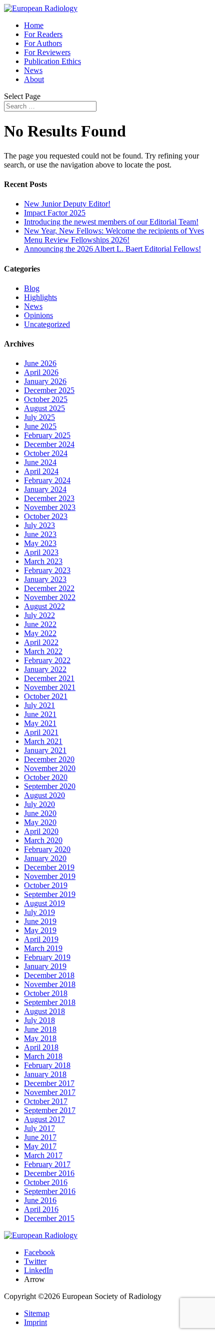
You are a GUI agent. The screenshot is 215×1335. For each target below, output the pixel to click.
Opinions (38, 315)
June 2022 (40, 624)
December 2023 (49, 498)
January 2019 (45, 966)
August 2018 (44, 1011)
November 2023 (50, 507)
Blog (32, 288)
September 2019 (50, 894)
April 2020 (41, 831)
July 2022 (39, 615)
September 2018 (50, 1002)
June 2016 (40, 1200)
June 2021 (40, 714)
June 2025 (40, 426)
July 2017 (39, 1128)
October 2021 (46, 696)
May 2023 (40, 543)
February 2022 (47, 660)
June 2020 (40, 813)
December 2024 (49, 444)
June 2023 (40, 534)
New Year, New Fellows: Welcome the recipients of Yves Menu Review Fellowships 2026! (114, 235)
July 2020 (39, 804)
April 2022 (41, 642)
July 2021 (39, 705)
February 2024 (47, 480)
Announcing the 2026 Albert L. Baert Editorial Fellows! (112, 248)
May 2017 (40, 1146)
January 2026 (45, 381)
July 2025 (39, 417)
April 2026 (41, 372)
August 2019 (44, 903)
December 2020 (49, 759)
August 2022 (44, 606)
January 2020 (45, 858)
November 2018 (50, 984)
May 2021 (40, 723)
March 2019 (43, 948)
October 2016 (46, 1182)
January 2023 (45, 579)
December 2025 (49, 390)
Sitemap (37, 1313)
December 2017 (49, 1083)
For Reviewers (47, 52)
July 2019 (39, 912)
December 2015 (49, 1218)
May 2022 (40, 633)
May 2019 (40, 930)
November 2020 (50, 768)
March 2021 (43, 741)
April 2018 (41, 1047)
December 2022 (49, 588)
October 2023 (46, 516)
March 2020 (43, 840)
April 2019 (41, 939)
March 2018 (43, 1056)
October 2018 (46, 993)
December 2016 (49, 1173)
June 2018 (40, 1029)
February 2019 (47, 957)
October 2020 (46, 777)
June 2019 (40, 921)
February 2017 (47, 1164)
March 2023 (43, 561)
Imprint (35, 1322)
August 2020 (44, 795)
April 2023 (41, 552)
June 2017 (40, 1137)
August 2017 (44, 1119)
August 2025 (44, 408)
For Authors (43, 43)
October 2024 (46, 453)
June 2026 (40, 363)
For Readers (43, 34)
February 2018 (47, 1065)
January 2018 (45, 1074)
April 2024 (41, 471)
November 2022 (50, 597)
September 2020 (50, 786)
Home (34, 25)
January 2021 (45, 750)
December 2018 (49, 975)
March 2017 (43, 1155)
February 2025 (47, 435)
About (34, 79)
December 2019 (49, 867)
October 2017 (46, 1101)
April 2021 (41, 732)
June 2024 (40, 462)
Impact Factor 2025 (55, 212)
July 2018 (39, 1020)
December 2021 (49, 678)
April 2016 (41, 1209)
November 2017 (50, 1092)
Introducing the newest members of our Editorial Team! (111, 222)
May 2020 (40, 822)
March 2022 (43, 651)
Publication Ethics (52, 61)
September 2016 (50, 1191)
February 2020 (47, 849)
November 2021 (50, 687)
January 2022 (45, 669)
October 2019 (46, 885)
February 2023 (47, 570)
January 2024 (45, 489)
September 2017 (50, 1110)
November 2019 (50, 876)
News (33, 70)
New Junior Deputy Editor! (67, 204)
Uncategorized (47, 324)
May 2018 (40, 1038)
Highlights (40, 297)
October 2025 (46, 399)
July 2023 (39, 525)
